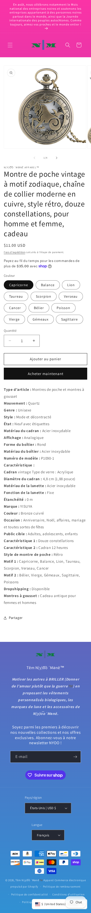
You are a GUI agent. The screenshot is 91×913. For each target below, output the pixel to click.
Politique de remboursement (62, 886)
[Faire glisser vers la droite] (56, 157)
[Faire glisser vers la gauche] (34, 157)
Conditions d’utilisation (68, 894)
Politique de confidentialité (29, 894)
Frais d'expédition (14, 252)
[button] (10, 45)
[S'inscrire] (75, 757)
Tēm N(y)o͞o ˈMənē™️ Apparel (34, 880)
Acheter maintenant (45, 373)
